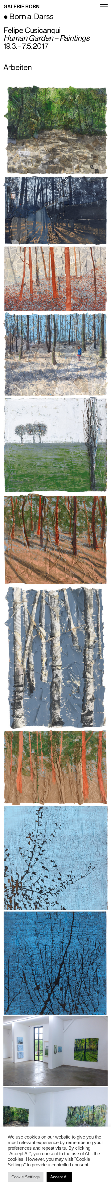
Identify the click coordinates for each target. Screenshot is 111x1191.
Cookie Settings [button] (25, 1177)
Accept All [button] (59, 1177)
